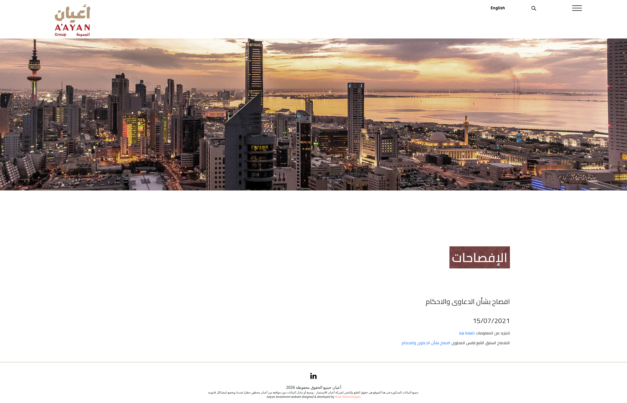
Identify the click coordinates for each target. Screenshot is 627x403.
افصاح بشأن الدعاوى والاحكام (426, 342)
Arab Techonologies (348, 397)
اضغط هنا (467, 333)
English (498, 8)
